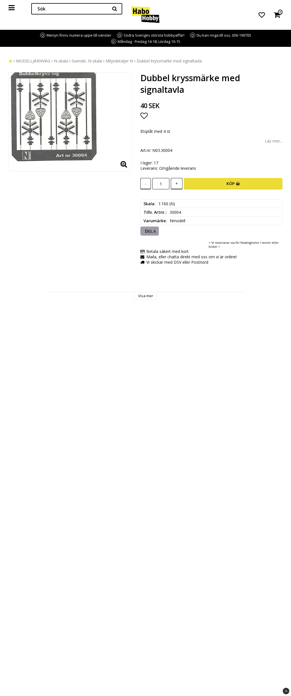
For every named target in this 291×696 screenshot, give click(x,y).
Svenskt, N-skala (87, 61)
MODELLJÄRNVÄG (33, 61)
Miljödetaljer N (119, 61)
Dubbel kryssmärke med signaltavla (169, 61)
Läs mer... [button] (273, 141)
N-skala (61, 61)
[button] (262, 15)
